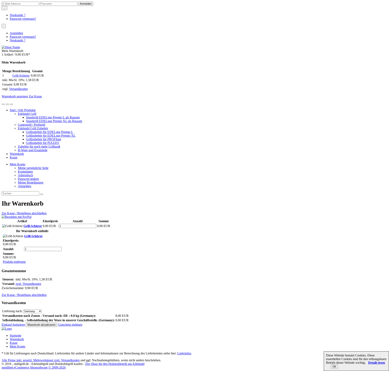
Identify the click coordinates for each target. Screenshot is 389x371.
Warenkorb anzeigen (15, 96)
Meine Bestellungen (30, 182)
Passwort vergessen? (23, 18)
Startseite (15, 335)
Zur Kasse (35, 96)
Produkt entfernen (14, 261)
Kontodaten (25, 171)
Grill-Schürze (21, 75)
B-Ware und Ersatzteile (32, 150)
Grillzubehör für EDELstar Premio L (49, 132)
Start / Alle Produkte (23, 110)
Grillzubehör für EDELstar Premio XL (51, 135)
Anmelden (16, 33)
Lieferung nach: (12, 311)
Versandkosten (18, 89)
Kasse (13, 157)
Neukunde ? (17, 15)
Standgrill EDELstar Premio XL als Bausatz (54, 121)
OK (334, 366)
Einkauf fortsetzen (13, 324)
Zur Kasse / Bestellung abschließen (24, 213)
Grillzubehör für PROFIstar (43, 139)
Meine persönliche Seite (33, 168)
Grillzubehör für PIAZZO (42, 143)
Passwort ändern (28, 179)
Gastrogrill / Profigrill (31, 124)
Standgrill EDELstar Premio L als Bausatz (53, 117)
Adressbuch (25, 175)
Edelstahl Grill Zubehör (33, 128)
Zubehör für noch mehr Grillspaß (39, 146)
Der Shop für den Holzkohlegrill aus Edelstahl (114, 364)
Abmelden (24, 186)
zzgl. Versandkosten (28, 283)
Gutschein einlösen (70, 324)
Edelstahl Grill (27, 113)
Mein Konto (17, 164)
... (4, 8)
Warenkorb (17, 153)
